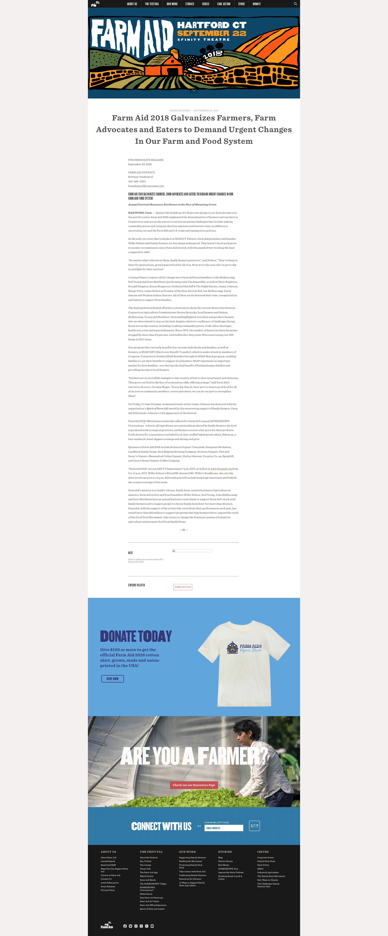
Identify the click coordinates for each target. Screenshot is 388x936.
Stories (190, 3)
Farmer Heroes (225, 861)
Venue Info (145, 869)
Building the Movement (190, 861)
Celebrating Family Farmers (192, 875)
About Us (132, 3)
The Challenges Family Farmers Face (268, 885)
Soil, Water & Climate (267, 880)
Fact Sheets (223, 865)
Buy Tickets (145, 861)
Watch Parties (146, 876)
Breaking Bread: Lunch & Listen (230, 877)
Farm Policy (263, 865)
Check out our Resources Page (194, 785)
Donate (257, 3)
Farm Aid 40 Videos (149, 901)
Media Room (146, 894)
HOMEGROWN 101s (228, 869)
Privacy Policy (108, 890)
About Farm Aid (108, 857)
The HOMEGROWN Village (153, 884)
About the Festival (148, 857)
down (194, 89)
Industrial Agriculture (268, 872)
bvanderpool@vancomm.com (146, 186)
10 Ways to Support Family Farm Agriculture (192, 884)
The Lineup (145, 865)
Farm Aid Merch (148, 880)
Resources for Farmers (190, 879)
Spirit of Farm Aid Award (152, 909)
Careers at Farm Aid (110, 875)
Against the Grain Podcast (231, 872)
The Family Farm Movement (271, 876)
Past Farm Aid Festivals (151, 898)
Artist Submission (110, 883)
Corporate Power (265, 857)
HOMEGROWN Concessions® (147, 888)
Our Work (172, 3)
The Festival (152, 3)
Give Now (113, 678)
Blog (220, 857)
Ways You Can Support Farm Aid (114, 870)
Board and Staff (108, 865)
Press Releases (180, 110)
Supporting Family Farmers (192, 857)
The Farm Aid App (149, 872)
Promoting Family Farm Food (190, 866)
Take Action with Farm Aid (192, 871)
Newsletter (216, 822)
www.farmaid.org (221, 468)
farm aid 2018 (183, 587)
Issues (205, 3)
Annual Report (108, 861)
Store (241, 3)
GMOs (260, 869)
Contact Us (106, 879)
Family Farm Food (266, 861)
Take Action (223, 3)
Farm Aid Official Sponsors (153, 905)
